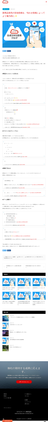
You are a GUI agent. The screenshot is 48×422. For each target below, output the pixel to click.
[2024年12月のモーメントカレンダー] (24, 282)
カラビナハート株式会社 (24, 411)
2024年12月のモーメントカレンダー (24, 288)
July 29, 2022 (22, 225)
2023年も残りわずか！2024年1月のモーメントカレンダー (8, 288)
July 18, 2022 (22, 164)
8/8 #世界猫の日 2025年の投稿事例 (17, 339)
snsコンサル (10, 258)
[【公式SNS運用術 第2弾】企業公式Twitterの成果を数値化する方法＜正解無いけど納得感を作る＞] (24, 296)
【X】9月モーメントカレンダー (16, 324)
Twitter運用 (6, 258)
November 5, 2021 (26, 127)
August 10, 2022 (33, 239)
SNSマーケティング (32, 256)
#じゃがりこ (25, 192)
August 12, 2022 (23, 195)
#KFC (15, 153)
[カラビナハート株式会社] (5, 1)
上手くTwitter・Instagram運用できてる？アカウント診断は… (8, 302)
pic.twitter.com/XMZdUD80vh (38, 184)
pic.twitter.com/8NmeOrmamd (33, 124)
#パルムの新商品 (15, 235)
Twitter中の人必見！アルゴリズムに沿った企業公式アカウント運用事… (39, 303)
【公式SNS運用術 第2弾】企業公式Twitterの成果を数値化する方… (24, 303)
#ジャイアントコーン (13, 88)
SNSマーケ (41, 256)
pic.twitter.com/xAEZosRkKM (21, 100)
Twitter (37, 256)
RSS (3, 419)
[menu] (46, 1)
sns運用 (27, 256)
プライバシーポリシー (7, 407)
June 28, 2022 (22, 187)
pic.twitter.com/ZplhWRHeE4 (24, 235)
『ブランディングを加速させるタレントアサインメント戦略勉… (22, 317)
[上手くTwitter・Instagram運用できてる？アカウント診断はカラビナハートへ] (8, 296)
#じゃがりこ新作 (20, 192)
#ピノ (8, 118)
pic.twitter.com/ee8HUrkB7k (35, 192)
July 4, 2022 (24, 156)
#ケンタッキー (19, 153)
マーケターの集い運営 (7, 397)
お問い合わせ (27, 403)
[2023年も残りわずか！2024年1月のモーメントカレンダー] (8, 282)
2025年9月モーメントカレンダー (39, 288)
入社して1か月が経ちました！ (16, 347)
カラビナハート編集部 (11, 256)
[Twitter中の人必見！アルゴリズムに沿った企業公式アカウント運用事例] (39, 296)
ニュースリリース (28, 401)
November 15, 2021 (26, 103)
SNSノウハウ (6, 9)
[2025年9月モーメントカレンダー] (39, 282)
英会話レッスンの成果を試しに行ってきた (18, 332)
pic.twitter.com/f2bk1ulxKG (22, 221)
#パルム (14, 231)
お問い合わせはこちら (24, 381)
